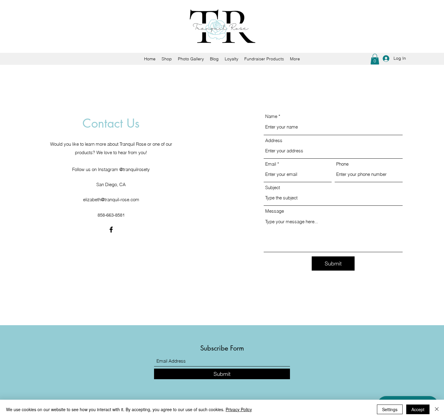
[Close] (436, 409)
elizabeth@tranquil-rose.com (111, 199)
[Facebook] (111, 229)
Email (270, 164)
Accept (417, 409)
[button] (374, 59)
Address (273, 140)
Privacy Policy (239, 409)
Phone (342, 164)
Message (274, 211)
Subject (272, 187)
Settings (389, 409)
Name (271, 116)
